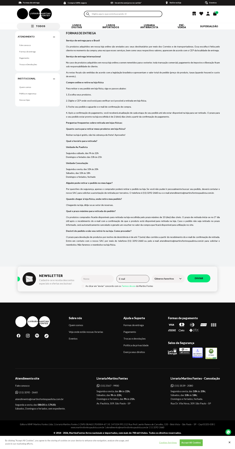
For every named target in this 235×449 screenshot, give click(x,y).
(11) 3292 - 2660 (28, 392)
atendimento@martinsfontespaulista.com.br (36, 398)
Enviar (199, 278)
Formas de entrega (27, 51)
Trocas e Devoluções (28, 64)
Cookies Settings (168, 442)
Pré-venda (182, 26)
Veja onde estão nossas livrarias (86, 331)
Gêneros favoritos (164, 278)
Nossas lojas (24, 100)
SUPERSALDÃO (209, 26)
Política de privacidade (136, 345)
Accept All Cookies (191, 442)
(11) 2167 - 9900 (110, 385)
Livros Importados (110, 26)
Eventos (73, 338)
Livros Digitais (76, 26)
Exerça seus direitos (134, 351)
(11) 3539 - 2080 (184, 385)
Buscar (88, 14)
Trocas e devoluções (134, 338)
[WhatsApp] (228, 432)
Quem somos (25, 87)
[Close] (230, 442)
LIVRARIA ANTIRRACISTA (149, 26)
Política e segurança (27, 93)
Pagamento (24, 58)
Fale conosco (25, 45)
